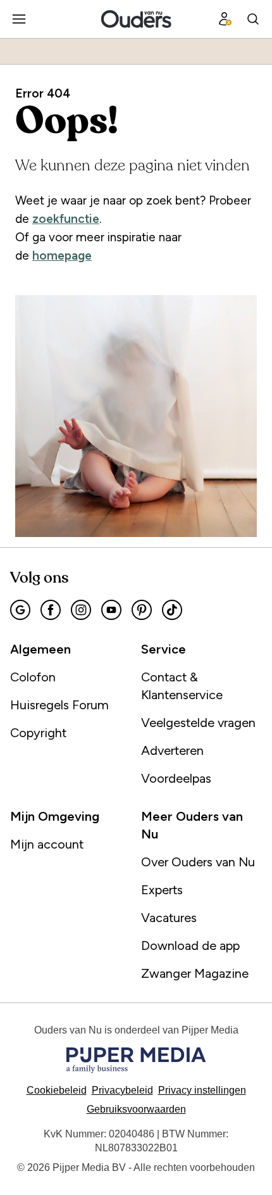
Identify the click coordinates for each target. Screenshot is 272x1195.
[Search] (253, 19)
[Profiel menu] (225, 19)
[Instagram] (81, 610)
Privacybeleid (122, 1090)
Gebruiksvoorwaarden (136, 1109)
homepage (62, 255)
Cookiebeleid (57, 1090)
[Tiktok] (172, 610)
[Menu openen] (19, 19)
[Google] (20, 610)
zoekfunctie (65, 219)
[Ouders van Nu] (136, 19)
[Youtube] (111, 610)
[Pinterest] (142, 610)
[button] (202, 1090)
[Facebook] (50, 610)
